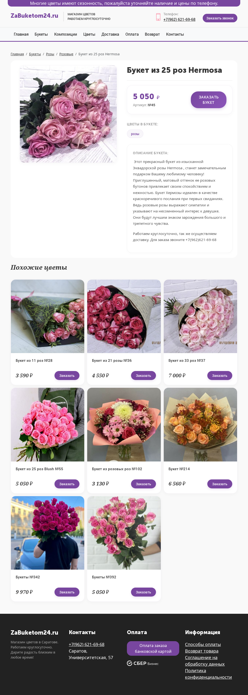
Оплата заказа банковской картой (153, 648)
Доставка (110, 34)
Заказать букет (209, 100)
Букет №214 (179, 468)
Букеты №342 (28, 576)
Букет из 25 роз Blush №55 (39, 468)
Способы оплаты (203, 644)
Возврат (152, 34)
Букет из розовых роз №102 (117, 468)
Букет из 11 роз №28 (34, 360)
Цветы (89, 34)
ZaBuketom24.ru (34, 15)
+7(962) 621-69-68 (179, 19)
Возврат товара (201, 651)
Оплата (132, 34)
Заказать (67, 375)
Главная (21, 34)
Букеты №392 (104, 576)
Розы (50, 54)
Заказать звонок (220, 18)
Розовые (66, 54)
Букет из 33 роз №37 (187, 360)
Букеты (41, 34)
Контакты (175, 34)
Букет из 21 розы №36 (112, 360)
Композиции (65, 34)
